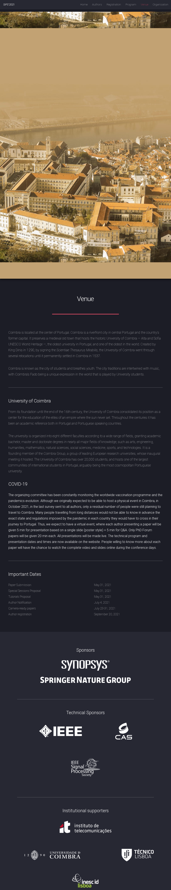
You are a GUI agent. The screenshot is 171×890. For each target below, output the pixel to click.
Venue (144, 4)
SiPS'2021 (9, 4)
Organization (160, 4)
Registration (114, 4)
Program (131, 4)
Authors (97, 4)
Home (84, 4)
